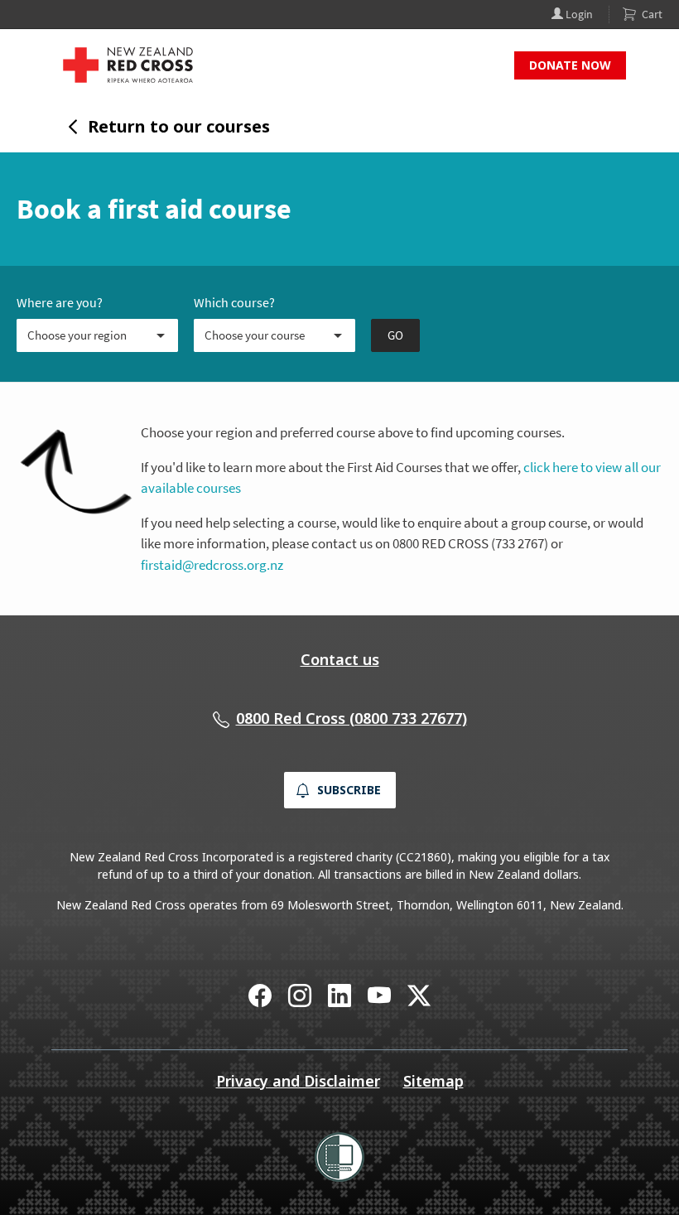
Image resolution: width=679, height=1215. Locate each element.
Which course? (234, 302)
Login (578, 14)
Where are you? (60, 302)
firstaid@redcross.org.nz (212, 565)
